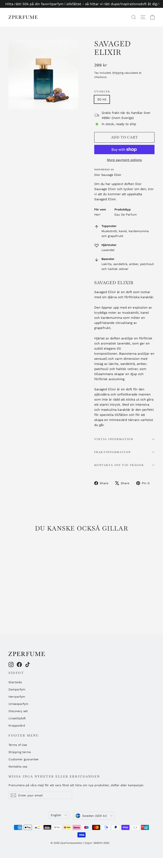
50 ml (101, 99)
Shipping (118, 72)
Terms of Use (17, 745)
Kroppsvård (16, 725)
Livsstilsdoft (17, 718)
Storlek (102, 91)
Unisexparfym (18, 704)
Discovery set (18, 711)
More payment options (124, 160)
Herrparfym (16, 696)
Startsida (15, 682)
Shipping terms (19, 752)
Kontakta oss (17, 766)
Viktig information (113, 439)
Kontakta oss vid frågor (119, 465)
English (56, 815)
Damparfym (16, 689)
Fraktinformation (112, 452)
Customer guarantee (23, 759)
